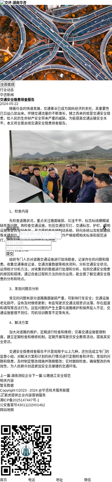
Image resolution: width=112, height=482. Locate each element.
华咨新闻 (7, 95)
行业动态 (7, 90)
